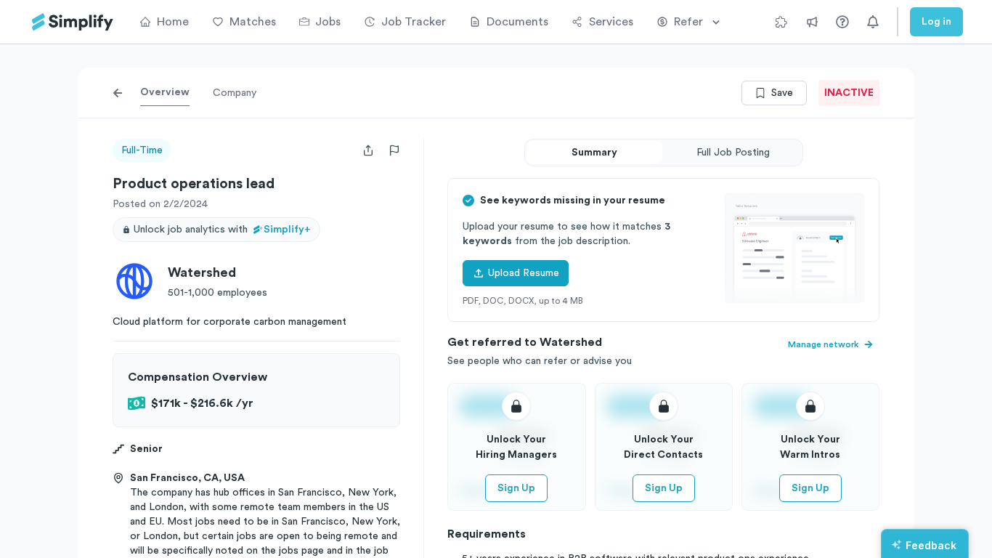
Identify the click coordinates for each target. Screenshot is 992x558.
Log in (936, 22)
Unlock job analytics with (222, 230)
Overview (165, 92)
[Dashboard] (72, 22)
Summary (594, 152)
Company (234, 93)
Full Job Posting (733, 152)
